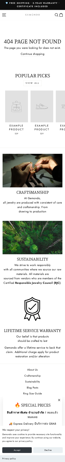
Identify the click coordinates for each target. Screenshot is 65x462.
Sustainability (32, 381)
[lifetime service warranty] (32, 309)
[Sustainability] (32, 237)
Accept (17, 450)
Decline (48, 450)
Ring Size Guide (32, 393)
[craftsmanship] (32, 170)
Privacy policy (9, 458)
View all (33, 83)
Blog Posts (32, 387)
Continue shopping (32, 54)
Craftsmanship (32, 375)
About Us (32, 369)
